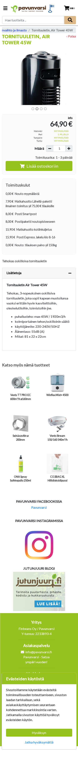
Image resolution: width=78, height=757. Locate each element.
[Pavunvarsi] (28, 8)
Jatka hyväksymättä (39, 742)
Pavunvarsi (39, 507)
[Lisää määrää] (69, 148)
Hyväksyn (39, 733)
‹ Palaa (71, 36)
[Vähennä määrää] (49, 148)
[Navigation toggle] (5, 8)
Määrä (39, 148)
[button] (7, 76)
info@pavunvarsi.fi (38, 652)
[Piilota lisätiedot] (70, 273)
